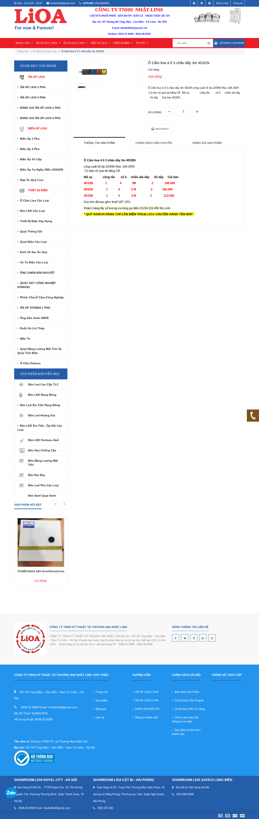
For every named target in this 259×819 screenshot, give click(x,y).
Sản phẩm (101, 700)
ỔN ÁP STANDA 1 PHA (34, 307)
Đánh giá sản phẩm (207, 143)
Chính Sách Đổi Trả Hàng (189, 708)
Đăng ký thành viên (146, 717)
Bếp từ (24, 338)
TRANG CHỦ (22, 43)
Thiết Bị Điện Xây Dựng (35, 221)
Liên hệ (99, 717)
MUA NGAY (161, 129)
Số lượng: (155, 112)
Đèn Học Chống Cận (42, 450)
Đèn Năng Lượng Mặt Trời (43, 462)
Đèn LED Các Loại (31, 210)
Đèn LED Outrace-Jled (43, 440)
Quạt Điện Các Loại (32, 241)
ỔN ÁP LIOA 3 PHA (74, 43)
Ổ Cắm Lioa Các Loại (45, 51)
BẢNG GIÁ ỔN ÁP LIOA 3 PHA (39, 118)
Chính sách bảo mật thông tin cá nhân (185, 719)
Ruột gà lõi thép (31, 328)
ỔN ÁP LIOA (36, 76)
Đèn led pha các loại (43, 485)
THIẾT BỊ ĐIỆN (121, 43)
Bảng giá (100, 708)
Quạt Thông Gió (30, 231)
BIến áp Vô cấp (30, 159)
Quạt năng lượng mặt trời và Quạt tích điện (39, 351)
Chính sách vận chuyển (154, 143)
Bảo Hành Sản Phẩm (186, 691)
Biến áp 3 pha (28, 149)
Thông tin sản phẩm (99, 143)
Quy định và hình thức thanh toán (186, 732)
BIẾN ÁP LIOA (99, 43)
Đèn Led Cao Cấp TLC (43, 384)
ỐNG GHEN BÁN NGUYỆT (36, 272)
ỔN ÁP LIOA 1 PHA (46, 43)
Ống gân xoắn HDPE (33, 318)
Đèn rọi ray (36, 475)
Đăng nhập (222, 3)
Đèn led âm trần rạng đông (39, 405)
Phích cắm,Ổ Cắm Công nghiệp (41, 297)
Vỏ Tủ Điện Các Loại (33, 262)
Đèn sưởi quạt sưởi (42, 495)
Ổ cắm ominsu (29, 363)
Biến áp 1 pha (28, 138)
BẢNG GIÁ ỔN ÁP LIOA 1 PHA (39, 107)
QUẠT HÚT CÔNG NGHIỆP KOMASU (36, 285)
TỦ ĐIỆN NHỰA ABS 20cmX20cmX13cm (40, 571)
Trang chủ (100, 691)
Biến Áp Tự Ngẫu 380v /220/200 (40, 169)
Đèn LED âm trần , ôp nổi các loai (39, 427)
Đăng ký (238, 3)
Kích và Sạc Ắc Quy (32, 252)
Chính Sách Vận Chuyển (188, 700)
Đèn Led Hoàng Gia (41, 415)
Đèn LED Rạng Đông (42, 394)
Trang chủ (24, 51)
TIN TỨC (140, 43)
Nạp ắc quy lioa (30, 180)
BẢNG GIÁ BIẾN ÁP (147, 708)
